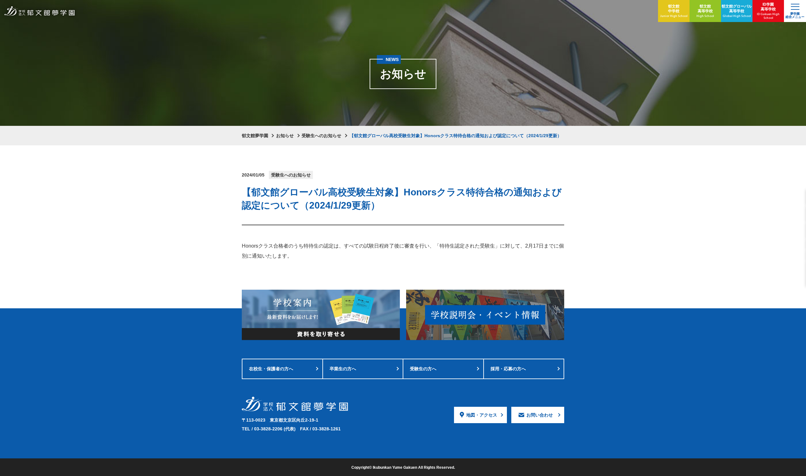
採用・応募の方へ (508, 368)
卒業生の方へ (343, 368)
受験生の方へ (423, 368)
